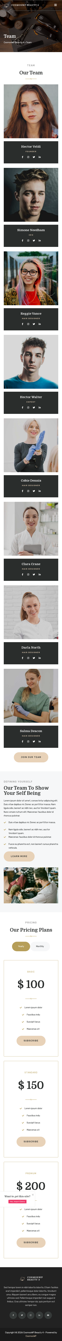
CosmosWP (31, 1336)
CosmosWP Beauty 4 (25, 5)
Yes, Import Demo (17, 1202)
